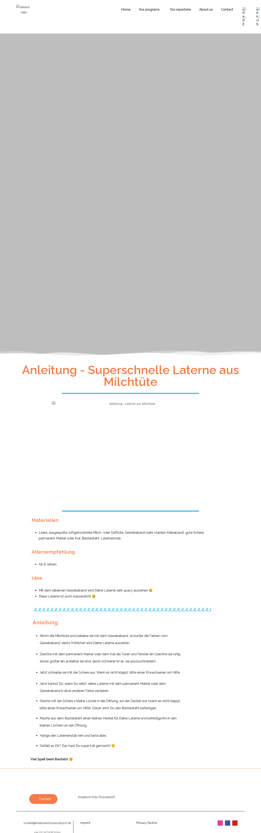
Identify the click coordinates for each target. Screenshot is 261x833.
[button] (150, 9)
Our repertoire (180, 9)
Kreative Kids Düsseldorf (96, 797)
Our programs (149, 9)
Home (126, 9)
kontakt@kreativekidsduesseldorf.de (47, 823)
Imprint (85, 823)
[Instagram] (220, 823)
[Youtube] (235, 823)
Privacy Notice (146, 823)
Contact (227, 9)
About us (206, 9)
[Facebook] (227, 823)
